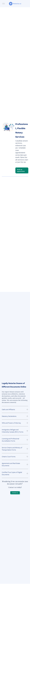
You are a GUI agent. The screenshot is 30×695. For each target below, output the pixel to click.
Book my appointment (21, 170)
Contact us (15, 492)
